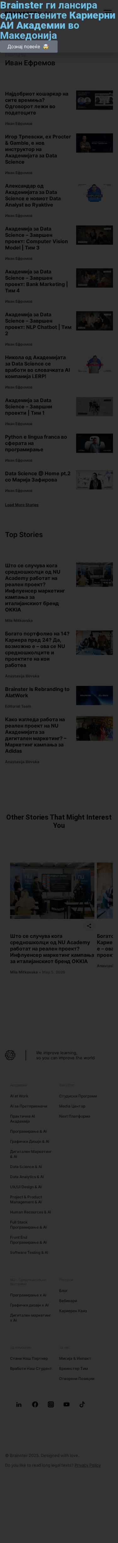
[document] (59, 771)
